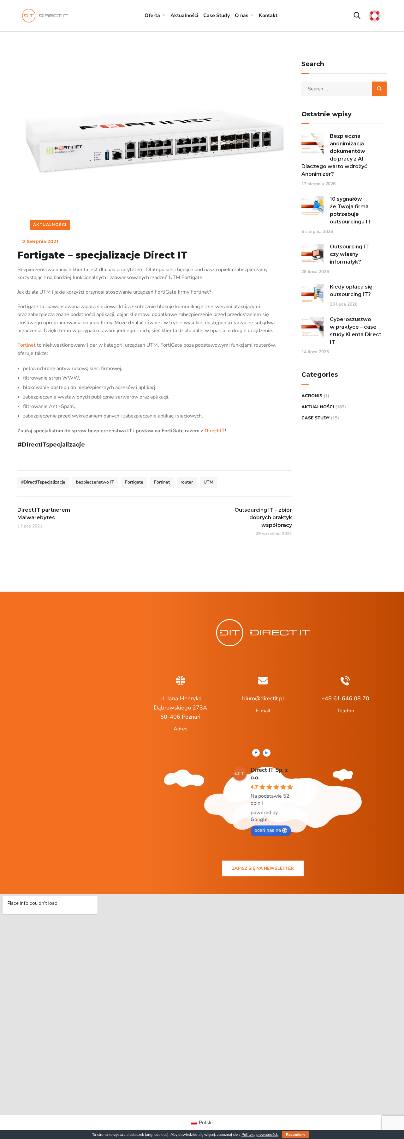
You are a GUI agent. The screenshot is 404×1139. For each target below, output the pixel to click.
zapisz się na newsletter (263, 868)
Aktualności (184, 15)
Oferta (152, 15)
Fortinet (26, 345)
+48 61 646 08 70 (345, 698)
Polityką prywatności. (259, 1134)
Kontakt (268, 15)
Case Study (216, 15)
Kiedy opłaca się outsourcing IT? (351, 290)
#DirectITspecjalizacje (43, 482)
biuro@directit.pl (263, 698)
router (187, 482)
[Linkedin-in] (266, 753)
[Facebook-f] (256, 753)
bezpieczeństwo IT (95, 482)
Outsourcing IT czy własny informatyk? (349, 254)
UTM (208, 482)
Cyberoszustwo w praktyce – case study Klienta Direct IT (355, 330)
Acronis (311, 396)
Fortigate (134, 482)
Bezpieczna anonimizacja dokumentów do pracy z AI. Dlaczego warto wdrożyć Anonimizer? (334, 155)
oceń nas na (267, 830)
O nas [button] (241, 15)
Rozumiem (295, 1134)
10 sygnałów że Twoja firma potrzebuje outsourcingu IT (350, 210)
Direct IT (215, 430)
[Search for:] (344, 88)
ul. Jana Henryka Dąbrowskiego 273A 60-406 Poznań (180, 708)
